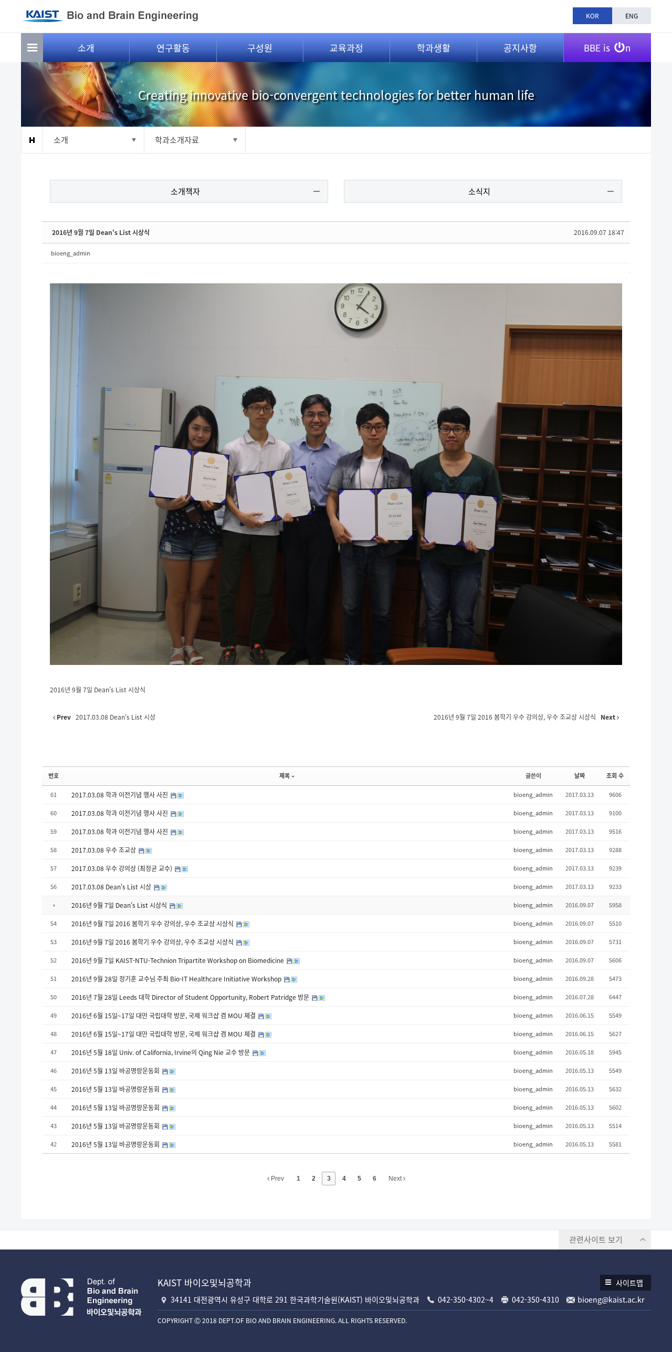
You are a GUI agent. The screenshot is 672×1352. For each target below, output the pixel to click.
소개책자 (185, 191)
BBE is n (607, 47)
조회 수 (615, 775)
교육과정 (346, 47)
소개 (86, 47)
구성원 (259, 47)
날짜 (579, 775)
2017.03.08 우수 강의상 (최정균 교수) (122, 868)
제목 (284, 775)
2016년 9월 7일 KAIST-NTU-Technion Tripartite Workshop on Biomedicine (178, 960)
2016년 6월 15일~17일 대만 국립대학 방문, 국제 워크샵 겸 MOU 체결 (164, 1015)
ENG (631, 16)
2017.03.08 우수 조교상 (104, 850)
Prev (276, 1178)
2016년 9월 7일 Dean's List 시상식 (101, 232)
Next (395, 1178)
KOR (592, 16)
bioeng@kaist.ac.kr (611, 1299)
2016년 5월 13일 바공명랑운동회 (116, 1071)
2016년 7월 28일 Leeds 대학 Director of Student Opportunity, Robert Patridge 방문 (191, 997)
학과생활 (433, 47)
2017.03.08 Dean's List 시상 (112, 887)
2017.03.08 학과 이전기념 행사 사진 (120, 795)
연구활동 (173, 47)
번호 (53, 775)
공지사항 (520, 47)
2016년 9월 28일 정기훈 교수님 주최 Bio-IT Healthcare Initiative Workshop (177, 979)
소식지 (479, 191)
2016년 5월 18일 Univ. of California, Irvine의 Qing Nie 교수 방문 (161, 1052)
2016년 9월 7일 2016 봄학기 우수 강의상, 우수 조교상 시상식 (153, 923)
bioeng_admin (70, 253)
